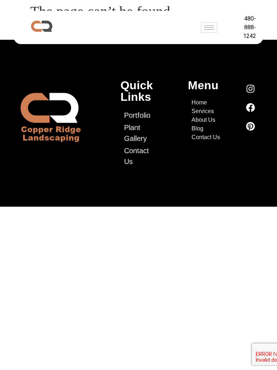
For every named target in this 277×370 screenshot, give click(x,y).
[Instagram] (251, 88)
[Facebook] (251, 107)
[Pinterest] (251, 126)
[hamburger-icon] (209, 27)
